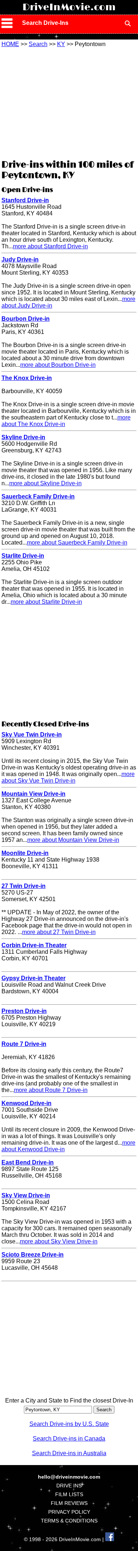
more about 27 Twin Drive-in (59, 932)
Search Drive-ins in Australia (69, 1453)
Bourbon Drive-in (25, 319)
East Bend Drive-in (27, 1162)
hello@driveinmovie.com (69, 1477)
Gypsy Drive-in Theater (33, 978)
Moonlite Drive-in (25, 853)
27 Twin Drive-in (23, 886)
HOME (10, 44)
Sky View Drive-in (25, 1195)
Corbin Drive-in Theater (34, 945)
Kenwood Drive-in (26, 1103)
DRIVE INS (69, 1485)
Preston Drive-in (24, 1011)
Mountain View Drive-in (33, 794)
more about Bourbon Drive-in (58, 365)
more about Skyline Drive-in (45, 483)
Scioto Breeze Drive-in (32, 1254)
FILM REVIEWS (69, 1503)
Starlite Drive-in (22, 556)
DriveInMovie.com (69, 7)
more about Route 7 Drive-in (51, 1090)
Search (38, 44)
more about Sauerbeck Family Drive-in (77, 542)
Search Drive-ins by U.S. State (69, 1424)
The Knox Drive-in (26, 378)
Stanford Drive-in (25, 200)
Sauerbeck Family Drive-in (38, 496)
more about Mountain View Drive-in (73, 840)
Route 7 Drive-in (23, 1044)
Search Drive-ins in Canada (69, 1438)
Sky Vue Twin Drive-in (31, 734)
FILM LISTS (69, 1494)
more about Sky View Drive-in (59, 1241)
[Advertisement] (69, 102)
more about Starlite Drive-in (46, 602)
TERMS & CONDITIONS (69, 1521)
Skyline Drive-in (23, 437)
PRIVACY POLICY (69, 1512)
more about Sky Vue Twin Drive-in (68, 777)
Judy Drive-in (20, 259)
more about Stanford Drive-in (50, 246)
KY (61, 44)
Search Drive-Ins (45, 23)
